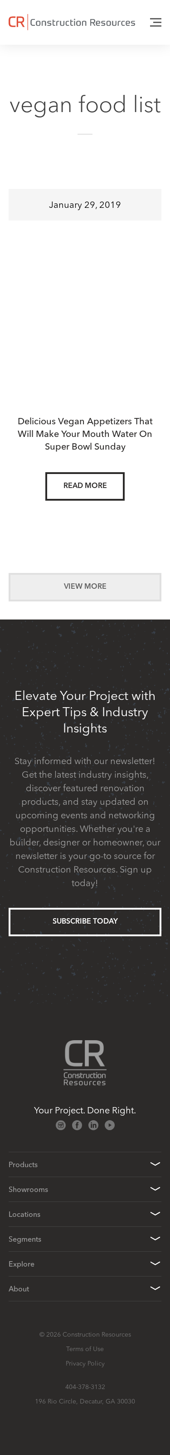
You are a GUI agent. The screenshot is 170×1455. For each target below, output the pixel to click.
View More (85, 587)
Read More (85, 486)
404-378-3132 (85, 1387)
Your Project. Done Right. (85, 1110)
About (19, 1288)
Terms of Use (85, 1349)
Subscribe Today (85, 921)
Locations (24, 1214)
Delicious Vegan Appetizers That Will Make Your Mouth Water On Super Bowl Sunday (85, 433)
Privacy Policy (85, 1363)
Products (23, 1164)
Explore (21, 1263)
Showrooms (28, 1189)
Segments (25, 1239)
